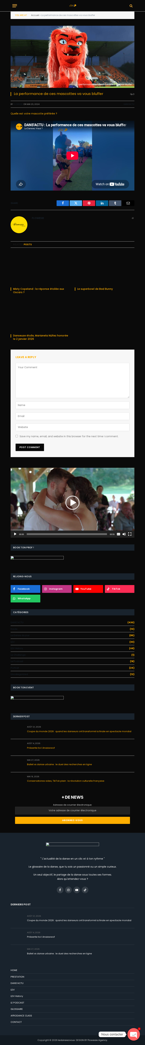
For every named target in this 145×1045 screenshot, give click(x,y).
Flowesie (18, 104)
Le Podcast (17, 661)
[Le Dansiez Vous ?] (72, 6)
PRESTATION (17, 976)
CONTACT (16, 1022)
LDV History (17, 648)
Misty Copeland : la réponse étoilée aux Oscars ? (38, 290)
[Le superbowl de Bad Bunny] (104, 268)
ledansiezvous (66, 1040)
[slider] (67, 534)
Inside (14, 629)
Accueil (35, 15)
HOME (14, 970)
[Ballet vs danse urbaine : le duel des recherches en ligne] (17, 764)
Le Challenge (18, 655)
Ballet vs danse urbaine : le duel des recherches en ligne (59, 764)
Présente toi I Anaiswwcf (41, 748)
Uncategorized (19, 674)
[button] (72, 503)
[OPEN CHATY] (133, 1034)
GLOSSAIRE (17, 1009)
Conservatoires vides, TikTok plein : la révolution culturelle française (65, 781)
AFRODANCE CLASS (21, 1015)
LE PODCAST (17, 1002)
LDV (13, 642)
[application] (72, 503)
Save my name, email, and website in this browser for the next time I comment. (69, 436)
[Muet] (124, 534)
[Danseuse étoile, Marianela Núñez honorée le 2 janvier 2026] (40, 315)
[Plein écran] (130, 534)
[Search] (131, 6)
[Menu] (14, 6)
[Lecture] (15, 534)
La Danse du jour (20, 635)
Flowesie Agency (97, 1040)
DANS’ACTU (17, 983)
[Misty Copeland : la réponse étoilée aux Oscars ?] (40, 268)
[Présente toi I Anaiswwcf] (17, 747)
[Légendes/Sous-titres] (118, 534)
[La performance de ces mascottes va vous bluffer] (72, 57)
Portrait (15, 668)
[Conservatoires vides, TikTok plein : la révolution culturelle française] (17, 780)
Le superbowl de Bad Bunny (95, 289)
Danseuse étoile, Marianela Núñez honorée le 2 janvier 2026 (40, 337)
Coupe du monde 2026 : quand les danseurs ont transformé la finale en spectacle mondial (79, 731)
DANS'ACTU (129, 104)
